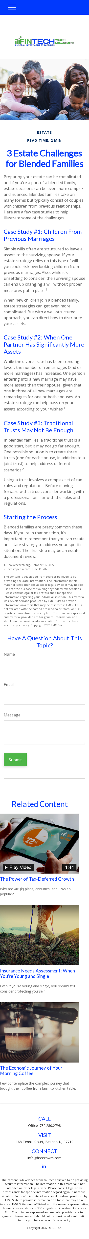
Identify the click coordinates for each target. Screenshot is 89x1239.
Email (9, 684)
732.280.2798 (50, 1125)
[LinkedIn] (44, 1166)
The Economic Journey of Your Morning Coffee (31, 1070)
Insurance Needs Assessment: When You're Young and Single (37, 973)
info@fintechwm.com (44, 1158)
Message (12, 715)
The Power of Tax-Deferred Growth (37, 879)
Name (9, 654)
